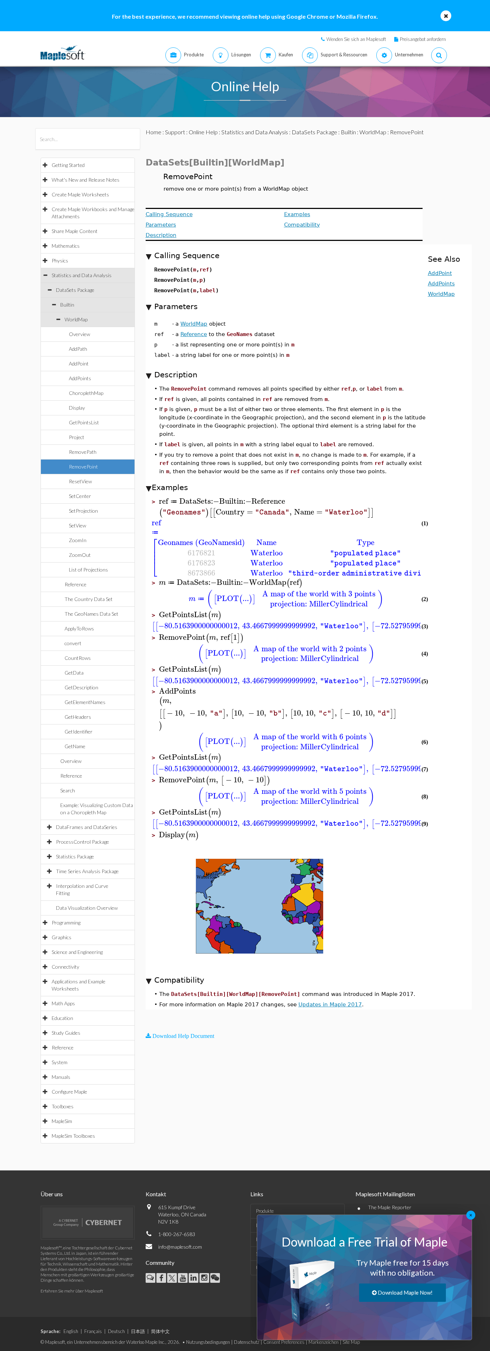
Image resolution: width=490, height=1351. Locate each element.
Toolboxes (63, 1106)
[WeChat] (215, 1278)
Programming (66, 922)
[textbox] (265, 501)
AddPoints (80, 378)
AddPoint (79, 363)
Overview (79, 334)
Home (153, 132)
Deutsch (116, 1331)
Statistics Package (75, 856)
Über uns (52, 1194)
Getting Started (68, 165)
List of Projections (88, 570)
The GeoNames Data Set (91, 614)
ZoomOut (80, 555)
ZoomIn (77, 540)
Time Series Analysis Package (87, 871)
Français (93, 1331)
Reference (75, 584)
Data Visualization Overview (87, 908)
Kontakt (156, 1194)
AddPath (78, 349)
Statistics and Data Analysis (82, 275)
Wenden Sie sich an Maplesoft (356, 39)
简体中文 (160, 1331)
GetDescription (81, 687)
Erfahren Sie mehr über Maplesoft (72, 1291)
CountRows (78, 658)
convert (73, 643)
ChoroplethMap (86, 393)
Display (77, 408)
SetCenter (80, 496)
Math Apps (63, 1003)
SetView (77, 525)
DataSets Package (75, 290)
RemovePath (82, 452)
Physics (60, 260)
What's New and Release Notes (85, 180)
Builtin (67, 305)
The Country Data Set (89, 599)
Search (67, 790)
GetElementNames (85, 702)
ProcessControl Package (82, 842)
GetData (74, 673)
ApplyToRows (79, 628)
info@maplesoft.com (180, 1247)
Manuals (61, 1077)
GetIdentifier (79, 731)
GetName (75, 746)
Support (175, 132)
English (70, 1331)
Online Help (203, 132)
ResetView (80, 481)
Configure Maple (69, 1092)
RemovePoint (83, 466)
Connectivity (65, 967)
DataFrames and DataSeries (86, 827)
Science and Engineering (77, 952)
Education (62, 1018)
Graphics (61, 937)
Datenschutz (246, 1342)
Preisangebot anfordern (423, 39)
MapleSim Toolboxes (73, 1136)
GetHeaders (78, 717)
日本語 (138, 1331)
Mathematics (66, 246)
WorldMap (76, 319)
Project (76, 437)
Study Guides (66, 1033)
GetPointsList (84, 422)
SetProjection (83, 511)
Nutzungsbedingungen (208, 1342)
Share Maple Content (75, 231)
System (59, 1062)
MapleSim (62, 1121)
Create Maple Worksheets (80, 194)
